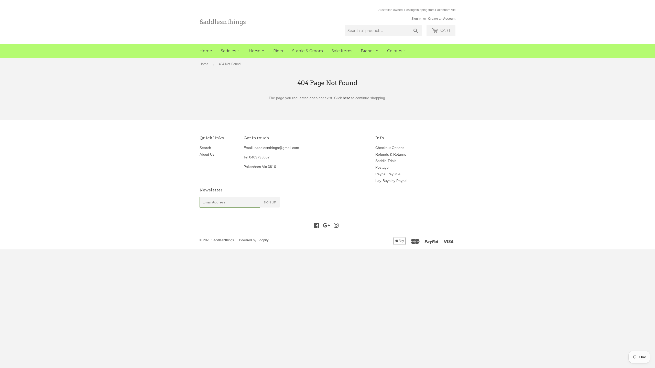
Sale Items (342, 50)
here (346, 98)
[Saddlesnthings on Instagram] (336, 226)
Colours (395, 50)
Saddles (229, 50)
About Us (207, 154)
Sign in (416, 18)
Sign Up (270, 202)
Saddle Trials (385, 161)
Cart (444, 30)
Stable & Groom (307, 50)
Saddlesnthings (223, 22)
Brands (368, 50)
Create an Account (441, 18)
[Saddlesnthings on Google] (326, 226)
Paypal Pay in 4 (387, 174)
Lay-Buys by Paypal (391, 181)
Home (206, 50)
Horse (255, 50)
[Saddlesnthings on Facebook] (316, 226)
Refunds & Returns (390, 154)
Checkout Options (389, 148)
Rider (278, 50)
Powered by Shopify (254, 240)
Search (205, 148)
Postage (382, 167)
